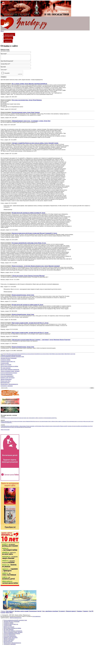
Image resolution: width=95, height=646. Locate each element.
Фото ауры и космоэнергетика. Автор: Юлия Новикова (27, 100)
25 (31, 353)
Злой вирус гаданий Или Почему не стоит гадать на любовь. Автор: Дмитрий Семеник (35, 143)
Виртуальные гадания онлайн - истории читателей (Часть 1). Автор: (30, 322)
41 (55, 353)
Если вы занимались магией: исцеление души (12, 356)
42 (56, 353)
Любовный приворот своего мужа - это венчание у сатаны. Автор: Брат (31, 120)
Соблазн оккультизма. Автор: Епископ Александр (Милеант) (28, 275)
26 (32, 353)
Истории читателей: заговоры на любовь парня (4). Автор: (27, 304)
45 (61, 353)
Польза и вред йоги (5, 381)
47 (64, 353)
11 (10, 353)
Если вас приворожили (6, 374)
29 (37, 353)
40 (53, 353)
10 (9, 353)
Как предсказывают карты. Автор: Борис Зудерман (26, 112)
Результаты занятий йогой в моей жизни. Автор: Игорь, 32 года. (29, 243)
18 (21, 353)
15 (16, 353)
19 (22, 353)
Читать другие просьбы (5, 429)
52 (71, 353)
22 (27, 353)
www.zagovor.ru (36, 616)
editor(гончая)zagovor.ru (15, 617)
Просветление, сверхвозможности (9, 384)
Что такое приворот (6, 368)
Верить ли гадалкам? (6, 364)
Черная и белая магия (6, 379)
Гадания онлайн (5, 363)
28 (35, 353)
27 (34, 353)
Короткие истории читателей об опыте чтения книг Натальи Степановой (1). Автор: (34, 233)
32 (41, 353)
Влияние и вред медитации (7, 377)
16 (18, 353)
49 (67, 353)
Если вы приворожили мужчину (9, 372)
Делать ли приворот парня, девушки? (10, 371)
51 (70, 353)
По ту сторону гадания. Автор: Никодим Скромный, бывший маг (29, 83)
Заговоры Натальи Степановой (8, 358)
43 (58, 353)
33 (43, 353)
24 (30, 353)
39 (52, 353)
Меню (2, 31)
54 (74, 353)
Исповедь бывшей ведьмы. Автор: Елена (23, 295)
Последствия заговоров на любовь (9, 366)
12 (12, 353)
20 (24, 353)
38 (50, 353)
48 (65, 353)
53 (73, 353)
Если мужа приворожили (7, 376)
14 (15, 353)
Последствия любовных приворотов (10, 369)
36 (47, 353)
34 (44, 353)
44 (59, 353)
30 (38, 353)
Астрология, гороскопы (7, 385)
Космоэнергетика (5, 382)
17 (19, 353)
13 (13, 353)
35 (46, 353)
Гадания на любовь (5, 359)
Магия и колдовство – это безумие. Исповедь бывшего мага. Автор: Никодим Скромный (36, 266)
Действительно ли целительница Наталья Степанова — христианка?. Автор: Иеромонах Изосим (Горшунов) (41, 339)
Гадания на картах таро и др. (8, 361)
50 (68, 353)
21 (25, 353)
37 (49, 353)
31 (40, 353)
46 (62, 353)
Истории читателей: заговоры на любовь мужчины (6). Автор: (28, 212)
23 (28, 353)
